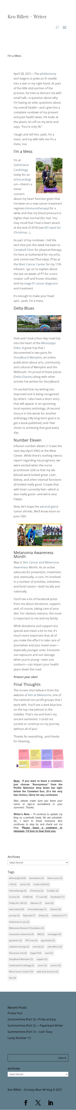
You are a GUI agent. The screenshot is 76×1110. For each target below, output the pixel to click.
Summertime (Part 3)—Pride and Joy (32, 1019)
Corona (14, 896)
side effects (54, 946)
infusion (55, 909)
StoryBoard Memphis (28, 357)
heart (49, 903)
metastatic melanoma (21, 934)
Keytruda (29, 915)
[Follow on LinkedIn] (50, 1102)
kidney (43, 915)
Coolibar (52, 890)
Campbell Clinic (24, 250)
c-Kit (12, 884)
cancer (25, 884)
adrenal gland (49, 507)
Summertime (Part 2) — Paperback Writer (35, 1025)
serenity (38, 946)
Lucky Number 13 (19, 1038)
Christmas (36, 890)
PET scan (31, 940)
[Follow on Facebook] (25, 1102)
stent (49, 952)
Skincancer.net (18, 952)
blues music (54, 878)
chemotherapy (18, 890)
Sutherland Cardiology (21, 965)
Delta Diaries (23, 377)
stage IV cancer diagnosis (41, 283)
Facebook (57, 896)
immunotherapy (37, 208)
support (42, 959)
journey (14, 915)
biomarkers (36, 878)
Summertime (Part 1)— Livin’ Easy (30, 1032)
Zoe (12, 977)
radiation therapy (19, 946)
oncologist (54, 934)
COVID (28, 896)
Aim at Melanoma (39, 695)
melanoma (59, 915)
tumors (55, 965)
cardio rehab (41, 884)
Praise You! (15, 1013)
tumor (42, 965)
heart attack (16, 909)
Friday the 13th (18, 903)
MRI (40, 934)
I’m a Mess (14, 56)
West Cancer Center (32, 264)
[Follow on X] (38, 1102)
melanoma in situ (19, 921)
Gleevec (36, 903)
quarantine (48, 940)
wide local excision (47, 971)
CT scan (41, 896)
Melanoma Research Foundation (26, 928)
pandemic (15, 940)
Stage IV (35, 952)
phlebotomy (48, 74)
